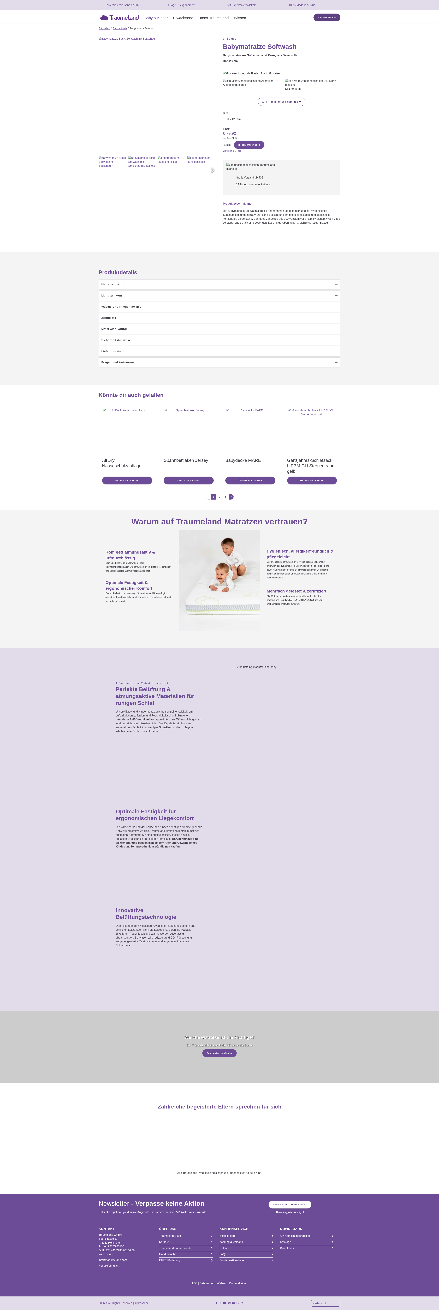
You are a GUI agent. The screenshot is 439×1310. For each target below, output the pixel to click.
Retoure (224, 1248)
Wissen (240, 18)
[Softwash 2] (142, 170)
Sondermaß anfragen (232, 1260)
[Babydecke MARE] (250, 433)
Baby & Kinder (156, 18)
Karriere (164, 1242)
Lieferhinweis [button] (111, 351)
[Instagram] (220, 1303)
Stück (227, 145)
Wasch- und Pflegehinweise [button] (121, 306)
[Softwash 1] (113, 170)
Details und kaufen (127, 480)
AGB (195, 1283)
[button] (212, 170)
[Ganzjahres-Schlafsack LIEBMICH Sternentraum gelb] (312, 433)
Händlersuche (167, 1254)
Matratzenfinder (327, 17)
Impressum (141, 1303)
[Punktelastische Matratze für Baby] (201, 170)
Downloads (287, 1248)
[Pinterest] (229, 1303)
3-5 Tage (237, 151)
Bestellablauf (227, 1235)
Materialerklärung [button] (114, 329)
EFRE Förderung (169, 1260)
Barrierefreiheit (238, 1283)
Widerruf (222, 1283)
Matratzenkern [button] (111, 295)
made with (321, 1303)
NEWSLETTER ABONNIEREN (290, 1205)
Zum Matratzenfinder (219, 1053)
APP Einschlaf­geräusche (295, 1235)
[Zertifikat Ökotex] (172, 170)
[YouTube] (224, 1303)
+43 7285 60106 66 (123, 1250)
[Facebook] (216, 1303)
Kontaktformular (108, 1265)
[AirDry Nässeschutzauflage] (127, 428)
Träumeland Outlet (170, 1235)
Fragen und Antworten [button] (117, 362)
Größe (226, 113)
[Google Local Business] (237, 1303)
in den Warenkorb (249, 145)
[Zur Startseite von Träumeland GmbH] (120, 17)
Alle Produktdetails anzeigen (281, 101)
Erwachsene (183, 18)
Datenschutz (207, 1283)
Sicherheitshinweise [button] (116, 340)
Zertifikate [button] (108, 317)
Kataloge (285, 1242)
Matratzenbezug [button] (112, 284)
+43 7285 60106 (114, 1246)
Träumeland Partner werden (176, 1248)
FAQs (223, 1254)
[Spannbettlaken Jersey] (189, 433)
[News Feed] (242, 1303)
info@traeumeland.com (113, 1260)
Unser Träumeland (213, 18)
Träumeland (104, 28)
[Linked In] (233, 1303)
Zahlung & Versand (231, 1242)
